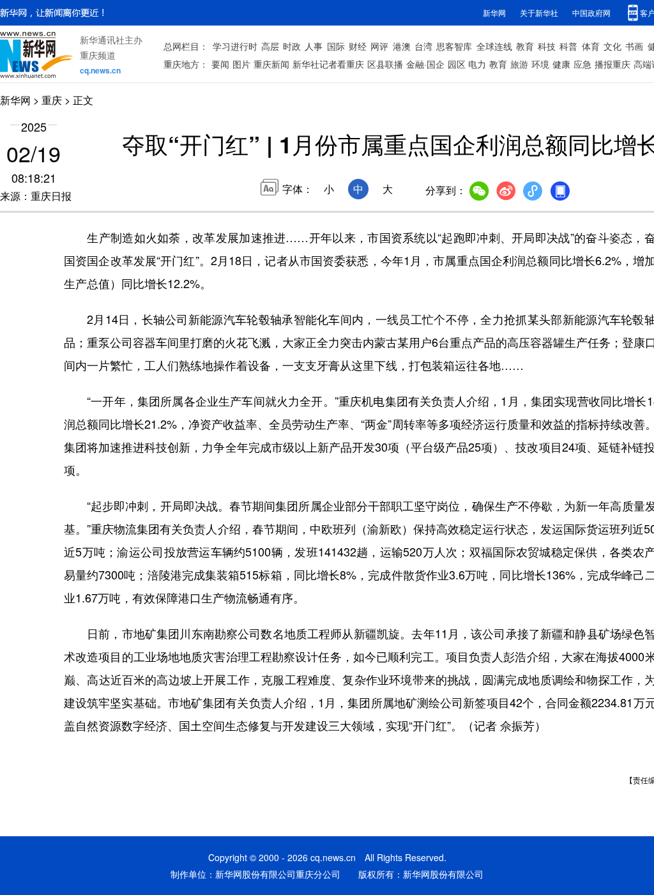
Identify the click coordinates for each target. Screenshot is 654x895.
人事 (314, 46)
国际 (336, 46)
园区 (457, 63)
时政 (292, 46)
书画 (634, 46)
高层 (270, 46)
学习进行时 (235, 46)
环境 (540, 63)
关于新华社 (539, 12)
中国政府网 (591, 12)
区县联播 (385, 63)
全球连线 (494, 46)
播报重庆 (612, 63)
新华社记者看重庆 (328, 63)
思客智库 (454, 46)
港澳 (402, 46)
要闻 (220, 63)
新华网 (494, 12)
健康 (561, 63)
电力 (477, 63)
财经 (358, 46)
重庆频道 (98, 55)
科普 (568, 46)
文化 (612, 46)
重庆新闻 (271, 63)
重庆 (52, 100)
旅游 (519, 63)
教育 (525, 46)
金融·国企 (425, 63)
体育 (591, 46)
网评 (379, 46)
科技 (547, 46)
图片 (241, 63)
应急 (582, 63)
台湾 (423, 46)
